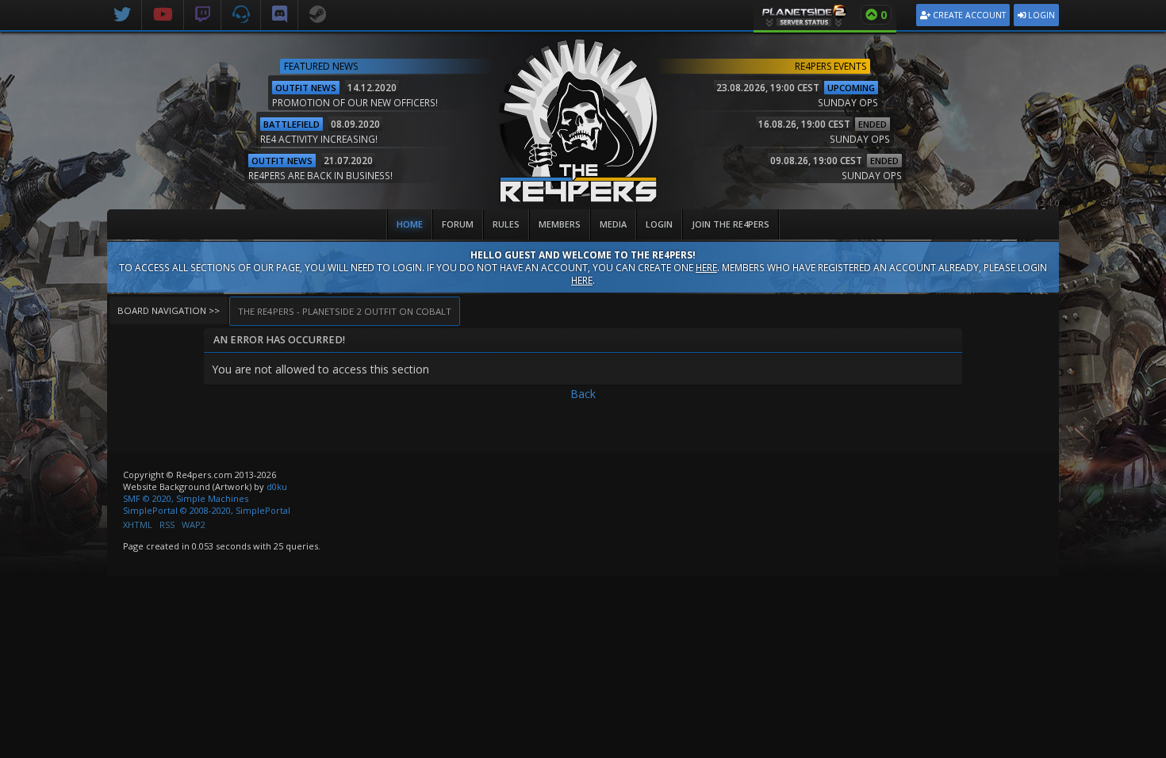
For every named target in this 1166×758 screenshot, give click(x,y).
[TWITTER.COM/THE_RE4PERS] (122, 12)
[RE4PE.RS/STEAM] (317, 12)
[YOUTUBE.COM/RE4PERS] (163, 12)
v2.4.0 (1047, 203)
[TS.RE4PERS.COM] (241, 12)
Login (1040, 15)
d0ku (277, 486)
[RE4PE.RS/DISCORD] (279, 12)
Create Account (968, 15)
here (706, 267)
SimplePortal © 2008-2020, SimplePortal (206, 510)
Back (583, 393)
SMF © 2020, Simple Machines (185, 498)
